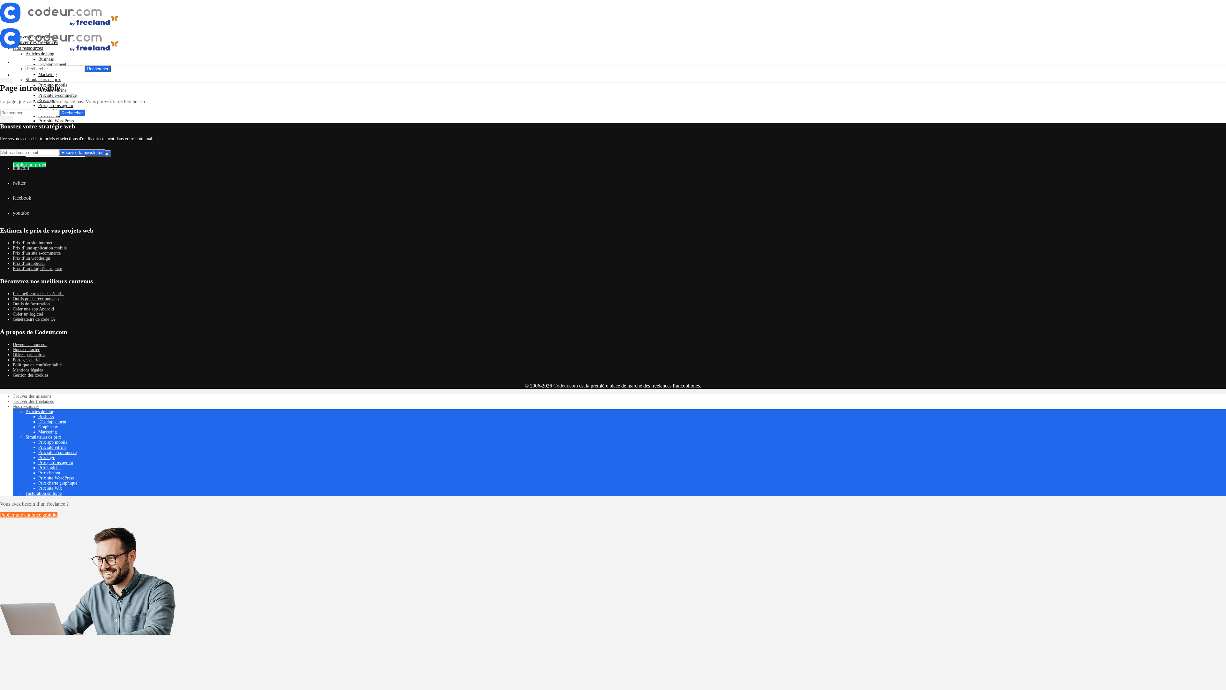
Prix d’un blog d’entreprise (37, 268)
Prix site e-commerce (57, 95)
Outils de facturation (31, 304)
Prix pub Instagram (55, 105)
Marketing (47, 74)
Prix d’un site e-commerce (37, 253)
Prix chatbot (49, 473)
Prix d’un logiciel (29, 263)
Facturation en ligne (44, 493)
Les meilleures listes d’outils (38, 293)
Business (46, 59)
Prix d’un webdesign (31, 258)
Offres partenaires (29, 354)
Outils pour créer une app (36, 298)
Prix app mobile (52, 442)
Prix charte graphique (57, 483)
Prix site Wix (50, 131)
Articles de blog (40, 411)
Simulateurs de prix (43, 79)
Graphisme (48, 427)
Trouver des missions (32, 396)
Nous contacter (26, 349)
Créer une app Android (33, 309)
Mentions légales (28, 370)
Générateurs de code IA (34, 319)
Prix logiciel (49, 467)
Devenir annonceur (30, 344)
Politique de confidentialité (37, 365)
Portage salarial (27, 359)
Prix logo (46, 457)
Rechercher (97, 68)
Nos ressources (26, 406)
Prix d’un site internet (32, 243)
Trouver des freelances (33, 401)
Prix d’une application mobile (40, 248)
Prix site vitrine (52, 447)
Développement (52, 64)
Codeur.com (565, 385)
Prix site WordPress (56, 121)
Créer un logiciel (28, 314)
